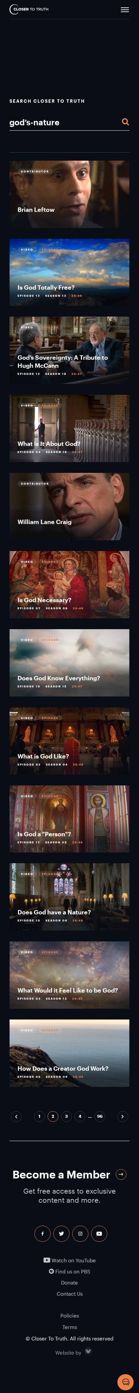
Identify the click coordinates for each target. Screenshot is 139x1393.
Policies (69, 1316)
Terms (69, 1327)
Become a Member (61, 1174)
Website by (82, 1351)
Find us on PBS (72, 1271)
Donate (69, 1283)
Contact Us (70, 1294)
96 (100, 1116)
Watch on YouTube (73, 1260)
